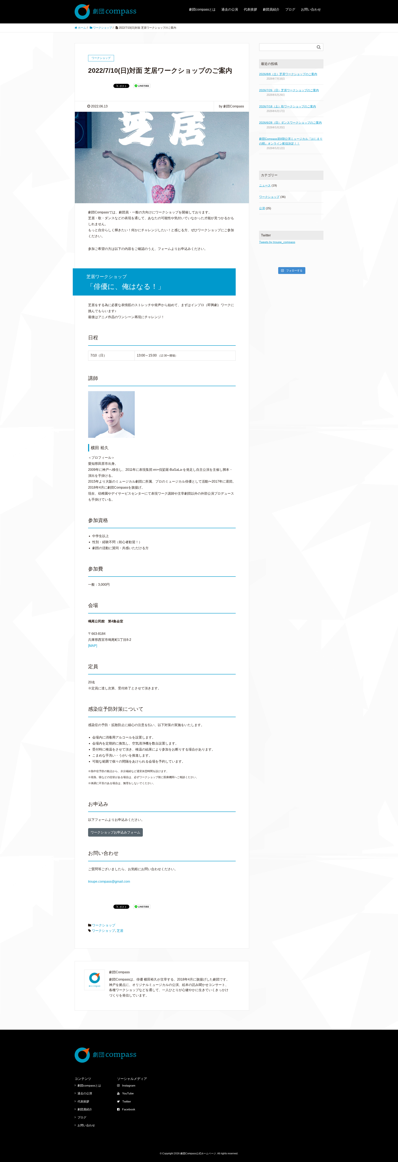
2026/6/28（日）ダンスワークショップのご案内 (290, 122)
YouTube (128, 1093)
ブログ (290, 9)
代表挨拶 (250, 9)
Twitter (126, 1101)
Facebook (128, 1109)
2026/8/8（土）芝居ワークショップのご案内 (288, 74)
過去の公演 (229, 9)
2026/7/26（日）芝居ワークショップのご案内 (289, 90)
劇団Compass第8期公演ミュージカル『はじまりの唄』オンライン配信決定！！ (291, 141)
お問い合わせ (311, 9)
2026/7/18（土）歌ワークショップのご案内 (287, 106)
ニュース (265, 185)
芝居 (120, 930)
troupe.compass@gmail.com (109, 881)
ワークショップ (103, 925)
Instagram (128, 1085)
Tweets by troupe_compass (277, 242)
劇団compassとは (202, 9)
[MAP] (92, 645)
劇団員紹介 (271, 9)
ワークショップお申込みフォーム (115, 832)
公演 (262, 208)
